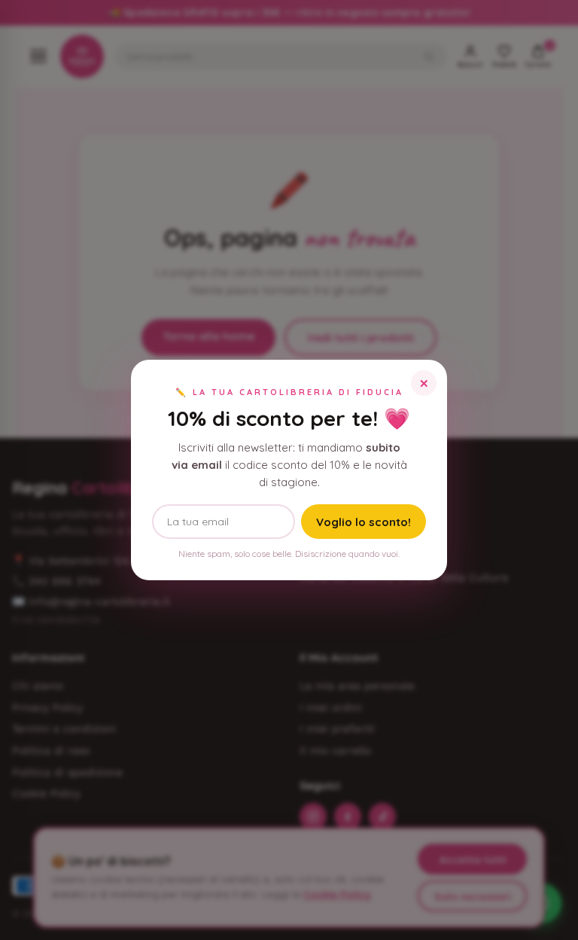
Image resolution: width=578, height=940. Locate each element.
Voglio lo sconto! (363, 522)
